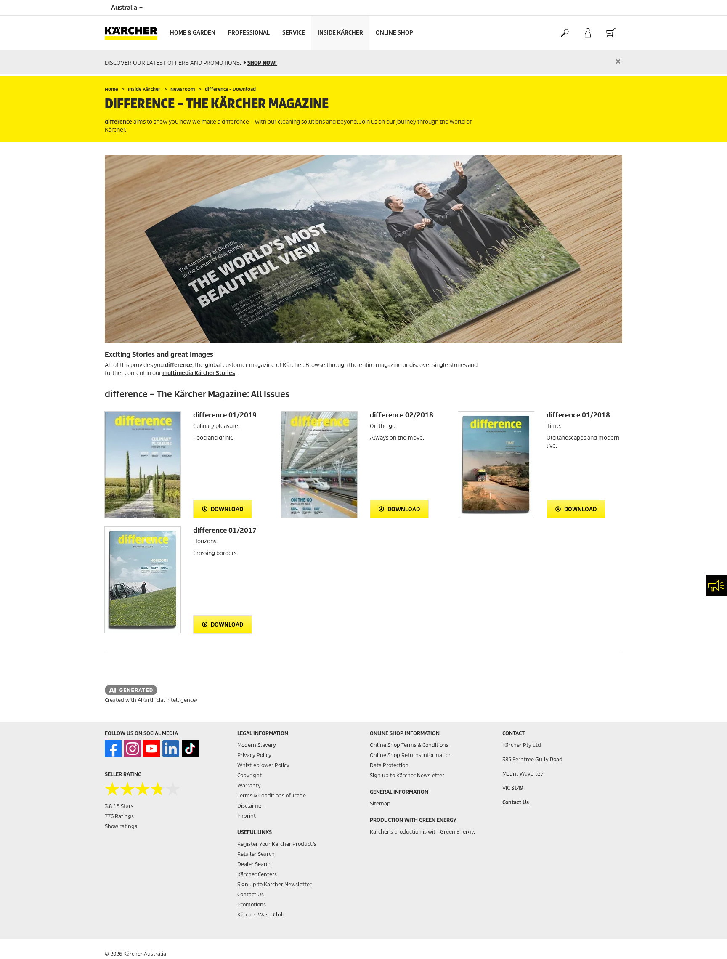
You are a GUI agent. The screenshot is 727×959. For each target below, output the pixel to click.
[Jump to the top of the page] (706, 942)
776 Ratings (119, 816)
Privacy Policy (254, 755)
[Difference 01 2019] (142, 465)
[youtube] (151, 748)
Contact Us (250, 894)
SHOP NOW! (262, 62)
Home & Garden (192, 32)
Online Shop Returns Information (411, 755)
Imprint (246, 816)
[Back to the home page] (134, 33)
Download (226, 509)
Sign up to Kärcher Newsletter (274, 884)
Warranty (249, 785)
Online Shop (394, 32)
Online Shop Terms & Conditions (409, 745)
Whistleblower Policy (263, 765)
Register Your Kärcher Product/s (276, 844)
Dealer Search (254, 864)
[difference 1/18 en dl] (496, 465)
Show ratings (121, 826)
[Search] (564, 33)
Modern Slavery (256, 745)
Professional (249, 32)
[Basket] (610, 33)
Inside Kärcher (340, 32)
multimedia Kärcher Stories (198, 373)
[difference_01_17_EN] (142, 580)
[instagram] (132, 748)
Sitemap (380, 803)
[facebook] (113, 748)
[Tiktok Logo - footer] (190, 748)
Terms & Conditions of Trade (271, 795)
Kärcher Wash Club (260, 914)
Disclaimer (250, 805)
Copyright (249, 775)
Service (293, 32)
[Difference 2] (319, 465)
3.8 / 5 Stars (119, 806)
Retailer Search (256, 854)
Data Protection (389, 765)
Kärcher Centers (257, 874)
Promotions (251, 904)
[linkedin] (170, 748)
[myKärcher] (587, 33)
